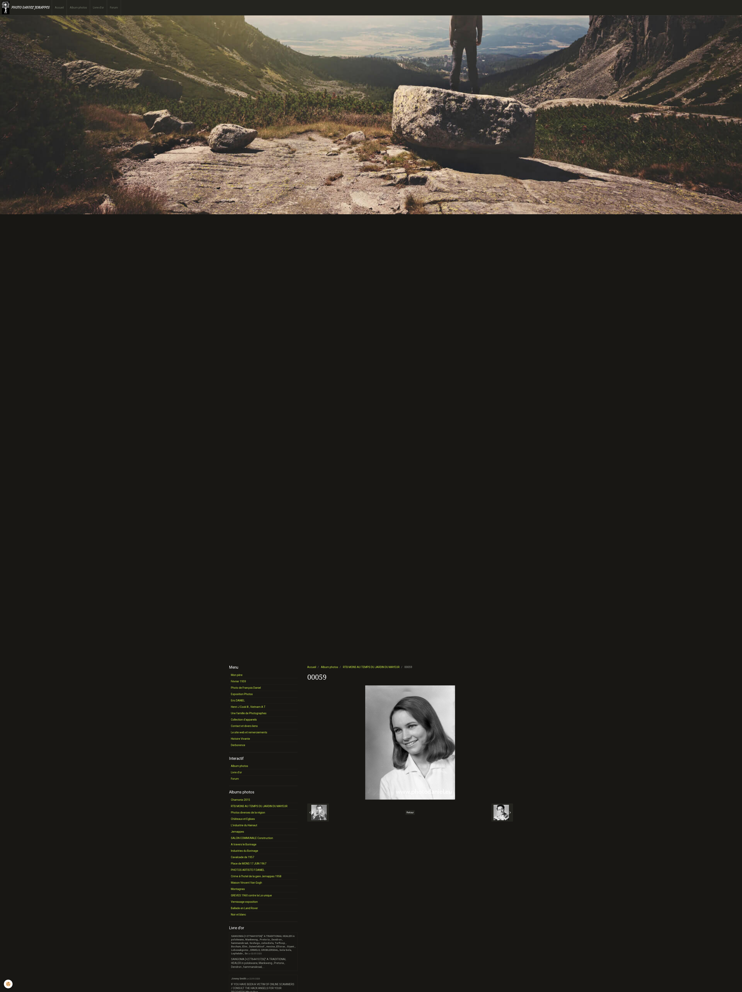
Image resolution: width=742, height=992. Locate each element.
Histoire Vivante (240, 738)
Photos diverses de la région (248, 812)
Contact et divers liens (244, 726)
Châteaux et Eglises (243, 818)
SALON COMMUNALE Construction (252, 838)
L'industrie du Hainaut (244, 825)
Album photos (78, 7)
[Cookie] (8, 984)
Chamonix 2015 (240, 799)
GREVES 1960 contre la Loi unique (251, 895)
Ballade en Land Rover (244, 908)
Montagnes (238, 889)
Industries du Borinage (244, 850)
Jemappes (237, 831)
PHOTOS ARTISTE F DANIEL (248, 869)
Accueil (59, 7)
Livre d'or (98, 7)
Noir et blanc (238, 914)
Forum (114, 7)
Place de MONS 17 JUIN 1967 (248, 863)
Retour (410, 812)
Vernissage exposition (244, 901)
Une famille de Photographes (248, 713)
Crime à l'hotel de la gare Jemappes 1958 (256, 876)
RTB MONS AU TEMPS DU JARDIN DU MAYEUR (371, 667)
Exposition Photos (242, 694)
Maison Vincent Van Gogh (246, 882)
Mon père (237, 675)
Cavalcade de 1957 (242, 857)
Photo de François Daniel (246, 687)
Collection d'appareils (244, 719)
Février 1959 (238, 681)
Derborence (238, 745)
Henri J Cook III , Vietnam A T (248, 706)
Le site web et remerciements (249, 732)
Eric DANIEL (238, 700)
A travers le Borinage (243, 844)
